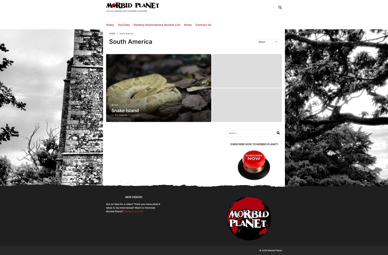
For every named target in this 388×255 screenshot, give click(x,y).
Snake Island (125, 110)
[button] (280, 7)
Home (110, 24)
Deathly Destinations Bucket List (157, 24)
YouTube (124, 24)
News (188, 24)
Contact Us (203, 24)
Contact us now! (133, 211)
